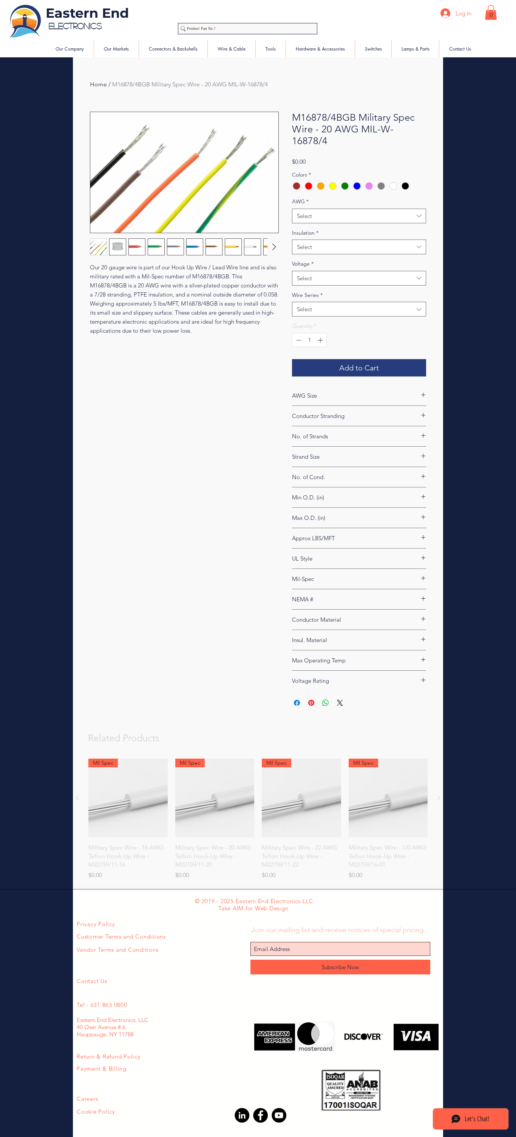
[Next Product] (438, 797)
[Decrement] (298, 340)
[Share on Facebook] (296, 702)
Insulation (305, 232)
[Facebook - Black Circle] (260, 1115)
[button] (491, 12)
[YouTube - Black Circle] (279, 1115)
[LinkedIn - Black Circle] (242, 1115)
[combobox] (359, 216)
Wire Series (307, 295)
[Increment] (321, 340)
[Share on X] (340, 702)
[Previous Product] (77, 797)
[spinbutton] (309, 340)
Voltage (303, 263)
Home (98, 84)
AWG (300, 201)
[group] (258, 819)
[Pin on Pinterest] (311, 702)
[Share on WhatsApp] (325, 702)
